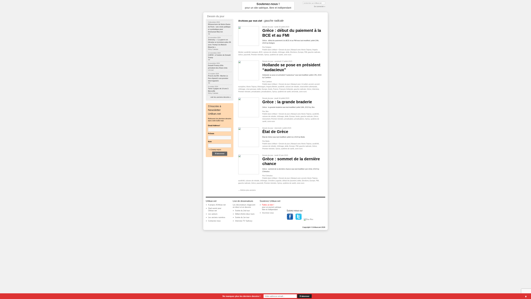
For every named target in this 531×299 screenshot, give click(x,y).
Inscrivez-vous (268, 213)
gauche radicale (314, 52)
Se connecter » (319, 6)
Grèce (240, 55)
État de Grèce (275, 131)
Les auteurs (213, 214)
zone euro (287, 55)
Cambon (268, 82)
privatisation (256, 92)
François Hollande (286, 89)
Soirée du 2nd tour (242, 211)
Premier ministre (257, 55)
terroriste (295, 92)
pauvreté (247, 55)
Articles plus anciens (247, 190)
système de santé (276, 55)
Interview (315, 89)
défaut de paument (289, 181)
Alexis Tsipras (306, 50)
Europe (301, 52)
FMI (305, 52)
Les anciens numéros (216, 217)
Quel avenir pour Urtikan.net (214, 209)
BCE (260, 52)
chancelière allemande (308, 87)
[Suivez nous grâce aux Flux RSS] (308, 219)
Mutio (267, 141)
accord (311, 84)
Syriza (266, 55)
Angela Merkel (271, 87)
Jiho (267, 111)
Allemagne (261, 87)
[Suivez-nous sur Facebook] (290, 219)
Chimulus (269, 176)
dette (287, 52)
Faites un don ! (268, 205)
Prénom (211, 134)
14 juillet (304, 84)
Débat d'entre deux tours (245, 214)
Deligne (268, 47)
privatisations (266, 92)
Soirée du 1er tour (242, 217)
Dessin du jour (267, 27)
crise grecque (251, 89)
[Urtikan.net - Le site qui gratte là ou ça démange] (219, 5)
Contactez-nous (214, 221)
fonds (270, 89)
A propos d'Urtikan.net (217, 205)
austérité (247, 52)
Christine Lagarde (275, 181)
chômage (281, 52)
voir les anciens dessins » (220, 97)
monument (266, 119)
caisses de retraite (270, 52)
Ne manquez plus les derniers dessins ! (241, 296)
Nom (210, 142)
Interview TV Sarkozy (243, 221)
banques (255, 52)
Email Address (214, 126)
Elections (293, 52)
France (275, 89)
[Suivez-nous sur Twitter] (298, 219)
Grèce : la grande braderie (287, 102)
